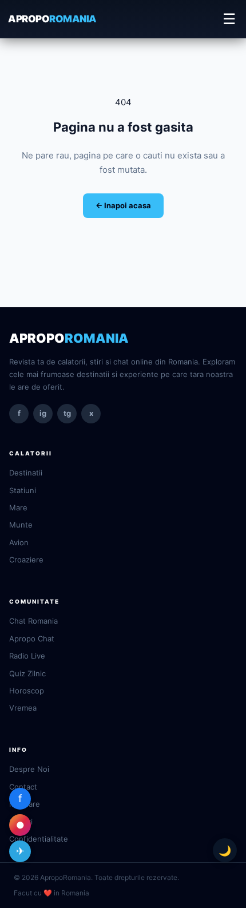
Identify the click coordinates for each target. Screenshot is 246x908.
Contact (23, 786)
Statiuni (22, 490)
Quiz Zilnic (27, 673)
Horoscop (26, 690)
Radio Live (27, 655)
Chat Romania (33, 620)
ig (42, 413)
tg (67, 413)
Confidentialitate (38, 838)
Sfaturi (21, 821)
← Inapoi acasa (123, 205)
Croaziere (26, 559)
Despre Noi (29, 769)
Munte (21, 524)
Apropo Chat (31, 638)
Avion (19, 542)
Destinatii (25, 472)
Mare (18, 507)
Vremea (23, 707)
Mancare (24, 803)
